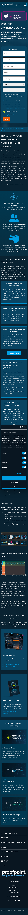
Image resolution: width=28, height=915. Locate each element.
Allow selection (14, 482)
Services (8, 128)
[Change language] (18, 5)
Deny (14, 486)
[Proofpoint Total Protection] (7, 4)
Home (2, 128)
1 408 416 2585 (14, 887)
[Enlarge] (25, 534)
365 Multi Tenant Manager (11, 815)
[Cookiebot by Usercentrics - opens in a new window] (20, 427)
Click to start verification (13, 113)
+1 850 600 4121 (14, 893)
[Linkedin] (16, 901)
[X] (12, 901)
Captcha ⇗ (8, 115)
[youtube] (19, 901)
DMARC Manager (8, 781)
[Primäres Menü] (25, 5)
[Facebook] (9, 901)
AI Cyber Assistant (8, 748)
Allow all (14, 477)
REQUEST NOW (14, 353)
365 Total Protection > (9, 666)
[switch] (24, 458)
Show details (20, 473)
